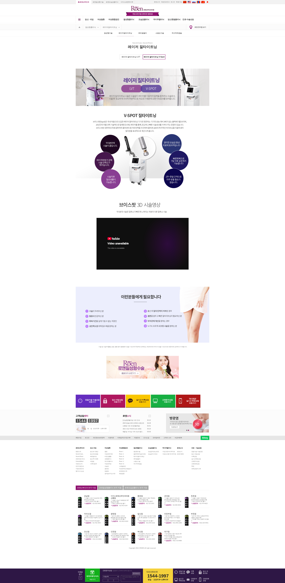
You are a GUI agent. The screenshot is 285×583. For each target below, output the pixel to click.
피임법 (92, 461)
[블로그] (205, 438)
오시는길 (146, 438)
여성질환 (101, 19)
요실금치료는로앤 (153, 451)
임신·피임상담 (195, 454)
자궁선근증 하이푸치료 (169, 454)
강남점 (86, 496)
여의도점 (87, 514)
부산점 (140, 532)
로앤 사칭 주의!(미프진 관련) (132, 429)
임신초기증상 (94, 451)
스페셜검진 (122, 466)
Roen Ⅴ (121, 461)
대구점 (167, 532)
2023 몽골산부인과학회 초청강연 (133, 423)
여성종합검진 (113, 19)
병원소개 (78, 451)
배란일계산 (93, 456)
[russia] (194, 2)
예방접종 (121, 473)
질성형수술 (108, 33)
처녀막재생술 (177, 33)
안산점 (86, 532)
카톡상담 (194, 456)
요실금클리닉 (143, 19)
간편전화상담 (195, 464)
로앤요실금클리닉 (112, 2)
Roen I (121, 451)
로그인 (173, 2)
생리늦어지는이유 (110, 473)
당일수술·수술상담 (197, 451)
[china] (184, 2)
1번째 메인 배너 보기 (186, 430)
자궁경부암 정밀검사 (125, 468)
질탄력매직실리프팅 (140, 454)
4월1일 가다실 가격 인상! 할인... (133, 432)
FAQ (192, 466)
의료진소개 (79, 464)
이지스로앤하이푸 (127, 2)
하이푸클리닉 (158, 19)
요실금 (107, 466)
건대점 (167, 496)
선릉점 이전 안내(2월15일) (131, 426)
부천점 (193, 514)
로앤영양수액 (123, 471)
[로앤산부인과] (142, 7)
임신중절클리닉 (174, 19)
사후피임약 (93, 464)
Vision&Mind (79, 461)
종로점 (140, 496)
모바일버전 (156, 438)
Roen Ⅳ (121, 459)
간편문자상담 (195, 461)
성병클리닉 (108, 459)
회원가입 (179, 2)
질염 (106, 451)
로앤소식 (179, 451)
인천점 (113, 532)
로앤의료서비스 (80, 459)
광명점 (113, 514)
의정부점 (167, 514)
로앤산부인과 (84, 2)
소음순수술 (160, 33)
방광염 (107, 471)
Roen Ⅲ (121, 456)
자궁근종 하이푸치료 (169, 451)
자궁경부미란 (109, 454)
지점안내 (137, 438)
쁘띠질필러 (142, 33)
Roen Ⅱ (121, 454)
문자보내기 (136, 573)
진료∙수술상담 (188, 19)
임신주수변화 (94, 459)
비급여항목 (178, 438)
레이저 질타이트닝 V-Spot (154, 57)
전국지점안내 (80, 466)
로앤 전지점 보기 (200, 27)
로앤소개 (157, 2)
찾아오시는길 (80, 471)
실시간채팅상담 (196, 459)
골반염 (107, 468)
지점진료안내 (165, 2)
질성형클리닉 (128, 19)
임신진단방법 (94, 454)
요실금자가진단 (152, 454)
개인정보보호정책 (99, 438)
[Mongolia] (198, 2)
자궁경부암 (108, 464)
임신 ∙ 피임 (89, 19)
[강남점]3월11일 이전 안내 (131, 420)
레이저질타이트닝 (110, 27)
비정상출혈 (108, 456)
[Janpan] (207, 2)
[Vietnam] (203, 2)
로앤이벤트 (180, 454)
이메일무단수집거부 (123, 438)
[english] (189, 2)
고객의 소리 (167, 438)
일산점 (140, 514)
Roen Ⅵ (121, 464)
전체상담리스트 (196, 468)
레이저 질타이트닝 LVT (131, 57)
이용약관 (111, 438)
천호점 (193, 496)
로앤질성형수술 (98, 2)
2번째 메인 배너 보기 (188, 430)
